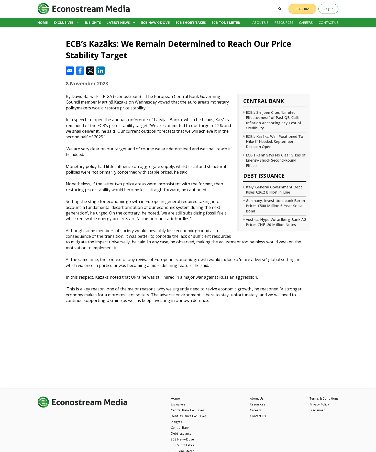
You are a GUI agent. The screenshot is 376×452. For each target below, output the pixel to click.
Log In (329, 8)
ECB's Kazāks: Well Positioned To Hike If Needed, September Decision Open (274, 141)
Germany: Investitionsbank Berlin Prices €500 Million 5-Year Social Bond (275, 205)
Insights (93, 22)
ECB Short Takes (190, 22)
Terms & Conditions (323, 398)
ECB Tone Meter (226, 22)
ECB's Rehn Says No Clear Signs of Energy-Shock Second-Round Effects (276, 160)
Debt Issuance (181, 433)
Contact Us (329, 22)
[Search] (279, 9)
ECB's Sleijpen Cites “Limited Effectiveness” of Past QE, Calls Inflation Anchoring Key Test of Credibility (273, 120)
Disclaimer (317, 410)
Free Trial (302, 8)
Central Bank (180, 427)
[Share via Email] (70, 70)
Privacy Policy (319, 404)
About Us (260, 22)
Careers (306, 22)
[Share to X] (90, 70)
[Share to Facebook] (80, 70)
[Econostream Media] (84, 8)
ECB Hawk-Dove (155, 22)
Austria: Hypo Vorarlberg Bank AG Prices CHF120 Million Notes (276, 222)
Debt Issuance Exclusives (188, 416)
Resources (283, 22)
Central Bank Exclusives (187, 410)
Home (42, 22)
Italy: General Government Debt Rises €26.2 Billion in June (274, 190)
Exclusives (63, 22)
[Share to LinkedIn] (100, 70)
